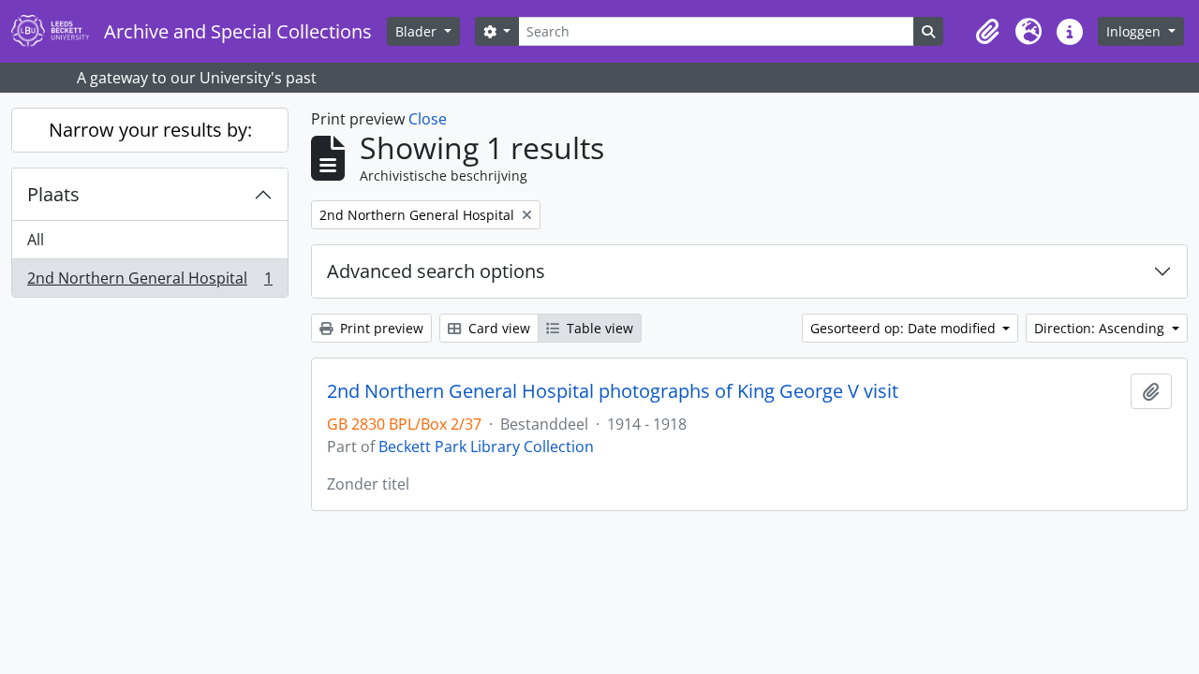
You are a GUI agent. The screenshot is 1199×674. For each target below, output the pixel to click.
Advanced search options (436, 271)
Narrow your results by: (150, 129)
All (35, 239)
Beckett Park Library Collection (486, 446)
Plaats (53, 194)
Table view (598, 328)
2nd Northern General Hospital (149, 282)
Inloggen (1135, 31)
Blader (417, 31)
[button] (987, 31)
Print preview (379, 328)
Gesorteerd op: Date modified (904, 328)
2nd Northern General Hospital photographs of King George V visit (612, 391)
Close (427, 119)
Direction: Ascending (1101, 328)
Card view (497, 328)
